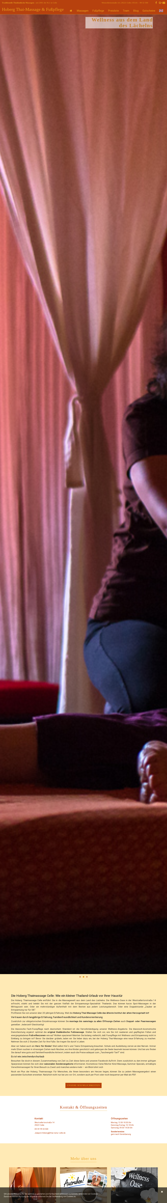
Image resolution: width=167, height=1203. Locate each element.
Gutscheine (148, 10)
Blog (136, 10)
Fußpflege (98, 10)
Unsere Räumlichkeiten (83, 1085)
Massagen (82, 10)
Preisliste (113, 10)
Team (126, 10)
